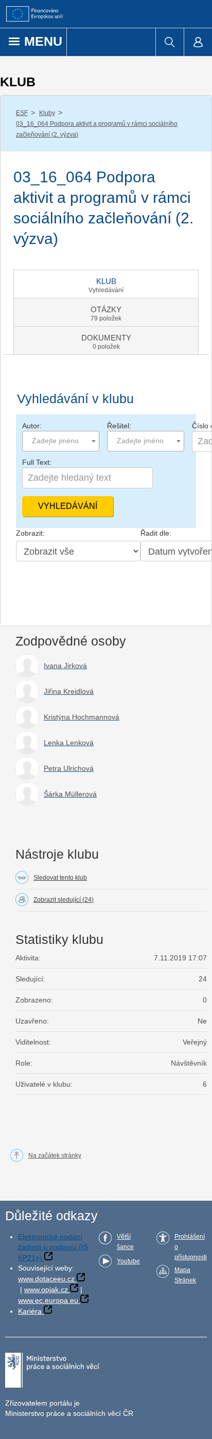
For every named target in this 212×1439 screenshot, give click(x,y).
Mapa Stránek (185, 1275)
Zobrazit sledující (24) (63, 899)
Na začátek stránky (54, 1155)
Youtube (128, 1261)
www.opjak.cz (46, 1289)
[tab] (106, 284)
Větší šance (125, 1242)
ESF (22, 113)
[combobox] (60, 441)
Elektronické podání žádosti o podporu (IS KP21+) (53, 1247)
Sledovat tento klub (60, 877)
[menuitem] (169, 42)
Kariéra (30, 1311)
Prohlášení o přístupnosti (190, 1247)
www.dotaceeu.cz (46, 1279)
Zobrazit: (30, 533)
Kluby (47, 113)
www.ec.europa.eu (48, 1300)
